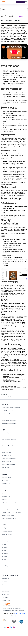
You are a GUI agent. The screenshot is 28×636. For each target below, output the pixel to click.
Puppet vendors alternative (9, 458)
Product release (6, 506)
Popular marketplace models (9, 518)
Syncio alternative (6, 455)
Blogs (3, 493)
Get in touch (5, 480)
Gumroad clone (5, 594)
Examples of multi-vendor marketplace (11, 512)
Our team (4, 544)
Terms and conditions (7, 436)
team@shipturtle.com (18, 616)
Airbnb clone (5, 581)
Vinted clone (5, 584)
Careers (4, 569)
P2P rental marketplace (7, 417)
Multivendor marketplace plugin (10, 502)
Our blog (4, 550)
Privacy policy (5, 433)
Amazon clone (5, 578)
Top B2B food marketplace (8, 410)
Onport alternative (6, 461)
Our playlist (4, 528)
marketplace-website (12, 15)
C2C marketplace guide (8, 515)
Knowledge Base (3, 15)
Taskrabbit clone (6, 591)
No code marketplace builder (9, 423)
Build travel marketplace (8, 414)
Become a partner (6, 477)
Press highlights (6, 566)
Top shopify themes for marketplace (11, 509)
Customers (4, 499)
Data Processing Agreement (9, 439)
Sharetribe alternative (7, 449)
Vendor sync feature (7, 534)
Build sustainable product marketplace (11, 407)
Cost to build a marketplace (9, 420)
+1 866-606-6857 (19, 613)
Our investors (5, 553)
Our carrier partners (7, 562)
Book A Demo (20, 1)
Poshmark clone (6, 600)
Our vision (4, 547)
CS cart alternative (6, 452)
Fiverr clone (5, 597)
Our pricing (4, 559)
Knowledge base (6, 483)
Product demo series (7, 531)
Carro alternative (6, 467)
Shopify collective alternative (9, 464)
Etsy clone (4, 588)
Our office (4, 556)
